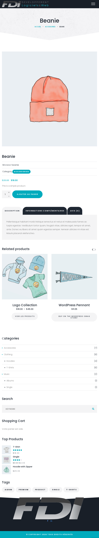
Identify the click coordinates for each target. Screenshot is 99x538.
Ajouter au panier (27, 194)
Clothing (8, 354)
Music (7, 374)
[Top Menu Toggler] (93, 4)
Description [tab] (12, 211)
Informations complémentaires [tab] (45, 211)
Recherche (93, 409)
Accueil (38, 27)
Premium (24, 490)
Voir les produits (25, 316)
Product (40, 490)
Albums (10, 380)
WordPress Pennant (74, 305)
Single (9, 387)
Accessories (50, 27)
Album (8, 490)
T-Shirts (10, 367)
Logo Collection (25, 305)
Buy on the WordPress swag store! (74, 317)
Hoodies (10, 361)
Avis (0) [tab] (75, 211)
